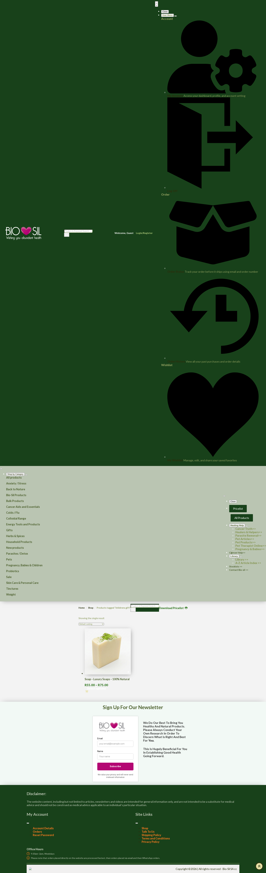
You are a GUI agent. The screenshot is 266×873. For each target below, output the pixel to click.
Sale (9, 577)
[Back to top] (259, 866)
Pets (9, 559)
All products (14, 477)
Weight (11, 594)
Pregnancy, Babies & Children (24, 565)
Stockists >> (235, 566)
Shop (90, 607)
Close (164, 11)
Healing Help (237, 525)
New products (15, 547)
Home (82, 607)
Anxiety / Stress (16, 483)
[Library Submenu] (241, 556)
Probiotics (12, 571)
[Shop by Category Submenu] (26, 474)
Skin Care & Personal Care (22, 582)
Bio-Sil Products (16, 495)
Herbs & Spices (15, 536)
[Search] (66, 235)
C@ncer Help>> (237, 552)
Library (234, 556)
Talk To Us (148, 831)
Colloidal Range (16, 518)
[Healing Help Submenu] (247, 526)
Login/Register (144, 233)
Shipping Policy (151, 835)
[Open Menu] (156, 4)
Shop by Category (15, 474)
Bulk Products (15, 501)
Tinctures (12, 588)
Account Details (43, 828)
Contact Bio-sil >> (238, 570)
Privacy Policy (150, 841)
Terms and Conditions (156, 838)
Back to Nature (15, 489)
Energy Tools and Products (23, 524)
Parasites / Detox (17, 553)
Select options (96, 688)
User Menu (167, 15)
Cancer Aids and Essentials (23, 506)
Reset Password (43, 835)
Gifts (9, 530)
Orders (37, 831)
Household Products (19, 542)
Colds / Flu (12, 512)
